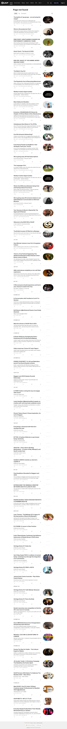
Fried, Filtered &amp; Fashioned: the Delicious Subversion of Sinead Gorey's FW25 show (27, 536)
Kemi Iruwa (21, 506)
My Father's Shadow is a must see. (21, 288)
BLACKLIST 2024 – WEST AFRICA (21, 676)
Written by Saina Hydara (19, 463)
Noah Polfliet (30, 139)
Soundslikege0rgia (31, 54)
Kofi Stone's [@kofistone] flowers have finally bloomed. (27, 311)
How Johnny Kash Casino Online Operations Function (26, 580)
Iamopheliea (29, 75)
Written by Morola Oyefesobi (20, 560)
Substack (28, 727)
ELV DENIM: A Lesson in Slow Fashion (25, 526)
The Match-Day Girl (19, 71)
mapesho (27, 276)
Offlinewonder (30, 106)
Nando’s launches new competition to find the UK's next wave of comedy (27, 609)
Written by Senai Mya (18, 430)
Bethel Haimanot (22, 629)
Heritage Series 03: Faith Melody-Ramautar (27, 590)
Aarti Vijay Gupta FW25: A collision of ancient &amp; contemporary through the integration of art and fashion (27, 556)
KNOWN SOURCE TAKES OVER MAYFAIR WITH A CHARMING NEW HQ (27, 500)
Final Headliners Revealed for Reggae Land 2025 (26, 474)
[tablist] (20, 13)
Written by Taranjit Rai (19, 416)
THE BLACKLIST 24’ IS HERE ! (20, 691)
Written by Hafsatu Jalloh (19, 440)
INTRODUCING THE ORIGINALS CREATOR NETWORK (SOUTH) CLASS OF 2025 (26, 486)
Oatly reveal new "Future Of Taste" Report (26, 348)
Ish (27, 151)
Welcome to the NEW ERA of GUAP (24, 222)
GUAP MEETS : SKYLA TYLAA (22, 698)
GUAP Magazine (24, 23)
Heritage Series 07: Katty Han (22, 546)
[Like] (14, 306)
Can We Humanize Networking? (23, 134)
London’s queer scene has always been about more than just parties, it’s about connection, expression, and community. (27, 340)
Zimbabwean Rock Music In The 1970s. (25, 124)
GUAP (20, 304)
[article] (33, 21)
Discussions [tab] (23, 13)
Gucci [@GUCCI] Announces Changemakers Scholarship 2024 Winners (27, 623)
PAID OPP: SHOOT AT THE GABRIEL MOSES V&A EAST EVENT (26, 61)
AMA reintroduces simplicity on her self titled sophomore (27, 271)
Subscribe (56, 3)
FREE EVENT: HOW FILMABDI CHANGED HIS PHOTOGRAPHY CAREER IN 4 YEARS (27, 40)
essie (28, 216)
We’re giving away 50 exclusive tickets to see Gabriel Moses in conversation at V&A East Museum (27, 199)
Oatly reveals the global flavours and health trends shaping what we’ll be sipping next (27, 351)
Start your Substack (31, 725)
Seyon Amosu (21, 581)
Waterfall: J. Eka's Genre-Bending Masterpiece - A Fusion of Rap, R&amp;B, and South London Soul (27, 449)
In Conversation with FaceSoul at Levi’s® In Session (26, 299)
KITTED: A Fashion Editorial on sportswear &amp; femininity (26, 438)
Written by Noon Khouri (19, 528)
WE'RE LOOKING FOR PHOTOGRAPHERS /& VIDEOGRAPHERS (27, 64)
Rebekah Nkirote (30, 33)
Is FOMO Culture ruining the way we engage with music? (27, 391)
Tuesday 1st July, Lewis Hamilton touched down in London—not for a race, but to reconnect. (27, 405)
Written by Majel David (19, 394)
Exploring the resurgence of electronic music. (24, 53)
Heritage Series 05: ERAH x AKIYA (24, 567)
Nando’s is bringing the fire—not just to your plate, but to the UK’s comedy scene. (27, 612)
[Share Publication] (51, 3)
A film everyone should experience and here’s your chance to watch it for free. (27, 285)
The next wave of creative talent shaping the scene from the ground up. (27, 489)
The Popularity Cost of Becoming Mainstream (27, 81)
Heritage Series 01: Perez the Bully (24, 599)
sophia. (28, 192)
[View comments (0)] (23, 25)
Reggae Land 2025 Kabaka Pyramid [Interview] (24, 377)
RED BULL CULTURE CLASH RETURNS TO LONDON (26, 635)
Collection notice (39, 722)
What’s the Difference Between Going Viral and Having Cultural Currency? (26, 186)
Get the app (38, 725)
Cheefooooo (29, 86)
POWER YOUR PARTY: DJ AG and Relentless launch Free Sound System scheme (27, 362)
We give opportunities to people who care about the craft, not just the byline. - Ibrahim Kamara (27, 94)
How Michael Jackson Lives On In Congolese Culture (27, 244)
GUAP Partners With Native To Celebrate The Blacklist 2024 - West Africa (27, 673)
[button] (11, 2)
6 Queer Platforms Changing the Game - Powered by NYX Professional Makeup (26, 337)
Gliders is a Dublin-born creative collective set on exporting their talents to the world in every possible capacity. (27, 653)
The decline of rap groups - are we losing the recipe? (27, 18)
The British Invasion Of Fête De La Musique (26, 231)
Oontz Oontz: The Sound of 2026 (24, 51)
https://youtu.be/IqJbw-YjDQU (20, 313)
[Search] (48, 3)
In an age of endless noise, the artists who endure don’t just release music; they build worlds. (27, 168)
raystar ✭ (29, 234)
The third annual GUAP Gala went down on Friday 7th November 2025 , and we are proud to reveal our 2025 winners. (26, 326)
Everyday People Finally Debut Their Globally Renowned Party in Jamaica (27, 709)
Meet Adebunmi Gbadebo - (22, 102)
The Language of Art (20, 165)
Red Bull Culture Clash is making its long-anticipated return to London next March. (27, 638)
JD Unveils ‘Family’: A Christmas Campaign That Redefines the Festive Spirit (26, 662)
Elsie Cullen (21, 491)
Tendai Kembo (30, 128)
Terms (35, 722)
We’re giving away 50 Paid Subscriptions (26, 156)
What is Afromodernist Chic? (22, 29)
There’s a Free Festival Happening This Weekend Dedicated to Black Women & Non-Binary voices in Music (27, 255)
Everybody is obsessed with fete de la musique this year (25, 427)
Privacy (31, 722)
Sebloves (29, 96)
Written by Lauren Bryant (19, 547)
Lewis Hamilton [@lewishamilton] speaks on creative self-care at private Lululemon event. (27, 402)
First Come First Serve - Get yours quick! (23, 158)
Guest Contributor (23, 382)
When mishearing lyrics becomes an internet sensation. (26, 246)
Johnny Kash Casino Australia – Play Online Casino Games (27, 577)
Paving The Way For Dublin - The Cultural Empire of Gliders (26, 650)
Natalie (30, 23)
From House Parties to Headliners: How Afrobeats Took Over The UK (25, 145)
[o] (48, 19)
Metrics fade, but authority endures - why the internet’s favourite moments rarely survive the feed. (26, 190)
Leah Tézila (29, 248)
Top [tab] (19, 13)
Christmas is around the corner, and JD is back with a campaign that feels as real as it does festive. (25, 665)
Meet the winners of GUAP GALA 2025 (25, 323)
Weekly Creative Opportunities (23, 91)
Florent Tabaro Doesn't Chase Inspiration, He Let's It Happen (27, 414)
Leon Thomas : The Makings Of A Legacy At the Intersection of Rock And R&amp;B (27, 515)
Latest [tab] (15, 13)
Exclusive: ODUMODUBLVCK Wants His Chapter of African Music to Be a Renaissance (27, 113)
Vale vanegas (30, 170)
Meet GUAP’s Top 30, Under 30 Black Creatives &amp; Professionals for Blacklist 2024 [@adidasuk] (27, 688)
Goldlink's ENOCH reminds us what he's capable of (25, 460)
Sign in (63, 3)
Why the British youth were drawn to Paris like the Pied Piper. (27, 233)
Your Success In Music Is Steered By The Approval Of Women (26, 211)
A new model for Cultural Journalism (22, 224)
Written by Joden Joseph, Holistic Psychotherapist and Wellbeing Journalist (26, 380)
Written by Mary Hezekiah (19, 539)
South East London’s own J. (20, 453)
